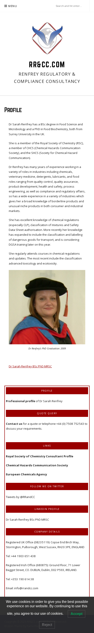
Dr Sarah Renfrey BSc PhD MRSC (30, 366)
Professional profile (20, 401)
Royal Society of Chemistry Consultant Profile (39, 456)
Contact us (14, 424)
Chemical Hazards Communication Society (37, 465)
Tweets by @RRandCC (20, 497)
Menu (12, 6)
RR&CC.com (47, 64)
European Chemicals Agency (26, 474)
